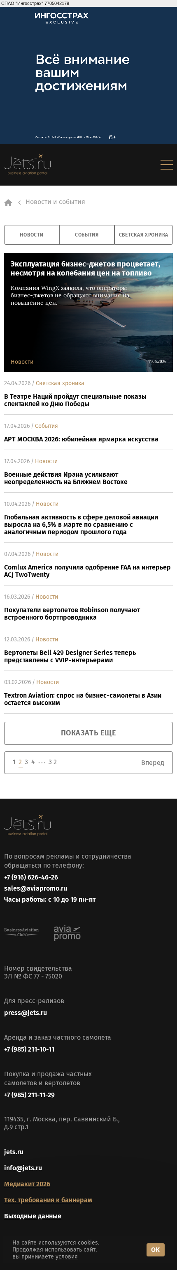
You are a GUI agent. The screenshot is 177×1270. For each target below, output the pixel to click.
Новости (31, 235)
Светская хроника (143, 235)
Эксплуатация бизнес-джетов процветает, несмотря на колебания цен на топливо (85, 269)
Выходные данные (32, 1216)
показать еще (88, 732)
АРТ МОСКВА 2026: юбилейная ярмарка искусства (81, 439)
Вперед (152, 763)
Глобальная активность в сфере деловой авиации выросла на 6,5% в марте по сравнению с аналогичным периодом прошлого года (81, 525)
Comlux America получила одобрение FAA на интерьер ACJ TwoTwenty (87, 571)
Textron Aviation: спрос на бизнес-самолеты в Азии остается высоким (82, 699)
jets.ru (13, 1152)
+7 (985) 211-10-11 (29, 1049)
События (87, 235)
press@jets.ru (25, 1013)
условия (67, 1256)
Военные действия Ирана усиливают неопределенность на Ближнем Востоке (66, 478)
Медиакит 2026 (27, 1184)
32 (53, 762)
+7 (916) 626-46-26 (31, 877)
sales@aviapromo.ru (35, 888)
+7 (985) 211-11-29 (29, 1095)
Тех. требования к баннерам (48, 1200)
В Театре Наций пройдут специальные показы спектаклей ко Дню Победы (75, 400)
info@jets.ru (23, 1168)
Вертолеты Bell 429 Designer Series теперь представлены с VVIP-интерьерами (70, 656)
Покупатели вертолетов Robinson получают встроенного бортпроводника (72, 613)
